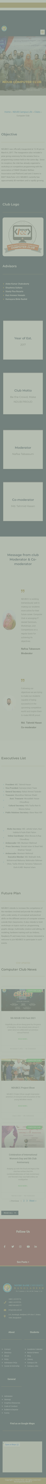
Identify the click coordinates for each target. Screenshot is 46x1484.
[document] (23, 742)
